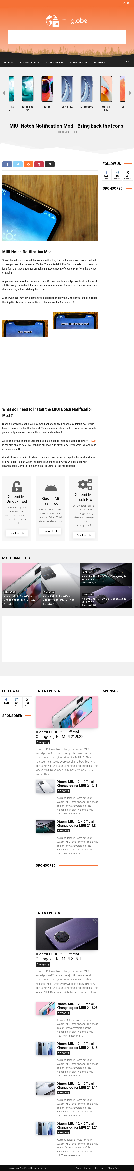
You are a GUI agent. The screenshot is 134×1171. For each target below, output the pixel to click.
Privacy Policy (113, 1168)
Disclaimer (99, 1168)
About (78, 1168)
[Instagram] (124, 3)
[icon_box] (16, 508)
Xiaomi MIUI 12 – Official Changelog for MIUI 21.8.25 (77, 1006)
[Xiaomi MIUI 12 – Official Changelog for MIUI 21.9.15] (60, 585)
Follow (117, 171)
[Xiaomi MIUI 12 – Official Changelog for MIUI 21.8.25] (45, 1008)
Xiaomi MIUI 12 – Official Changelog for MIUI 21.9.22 (59, 734)
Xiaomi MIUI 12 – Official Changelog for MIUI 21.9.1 (58, 956)
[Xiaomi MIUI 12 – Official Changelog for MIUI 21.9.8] (106, 574)
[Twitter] (128, 3)
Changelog (10, 592)
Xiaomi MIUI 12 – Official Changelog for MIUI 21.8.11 (77, 1086)
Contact (87, 1168)
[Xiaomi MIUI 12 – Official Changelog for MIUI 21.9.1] (106, 597)
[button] (127, 62)
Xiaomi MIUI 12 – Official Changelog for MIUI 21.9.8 (76, 824)
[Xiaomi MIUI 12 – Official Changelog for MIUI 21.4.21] (45, 1128)
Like (107, 171)
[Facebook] (120, 3)
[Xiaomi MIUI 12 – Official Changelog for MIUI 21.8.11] (45, 1088)
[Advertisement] (67, 37)
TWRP (94, 440)
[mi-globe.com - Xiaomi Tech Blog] (67, 20)
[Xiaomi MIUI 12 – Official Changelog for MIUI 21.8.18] (45, 1048)
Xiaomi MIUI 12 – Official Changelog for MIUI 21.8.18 (77, 1046)
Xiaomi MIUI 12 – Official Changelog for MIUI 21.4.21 (77, 1125)
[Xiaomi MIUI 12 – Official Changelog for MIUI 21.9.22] (21, 585)
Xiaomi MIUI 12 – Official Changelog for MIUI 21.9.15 (77, 784)
